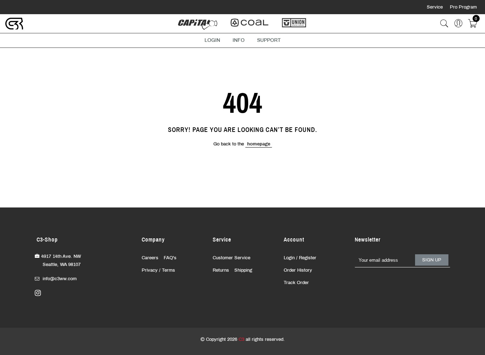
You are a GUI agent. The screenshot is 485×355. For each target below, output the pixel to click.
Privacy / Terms (158, 270)
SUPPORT (269, 40)
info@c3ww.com (60, 278)
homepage (258, 144)
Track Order (296, 282)
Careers (150, 257)
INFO (239, 40)
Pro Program (463, 7)
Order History (298, 270)
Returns (221, 270)
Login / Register (300, 257)
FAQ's (170, 257)
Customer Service (231, 257)
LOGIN (212, 40)
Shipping (243, 270)
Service (435, 7)
